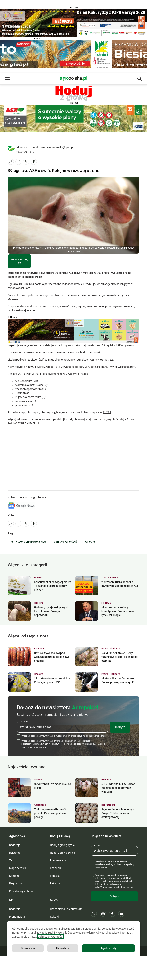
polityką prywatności (50, 936)
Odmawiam (28, 948)
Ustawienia (62, 948)
